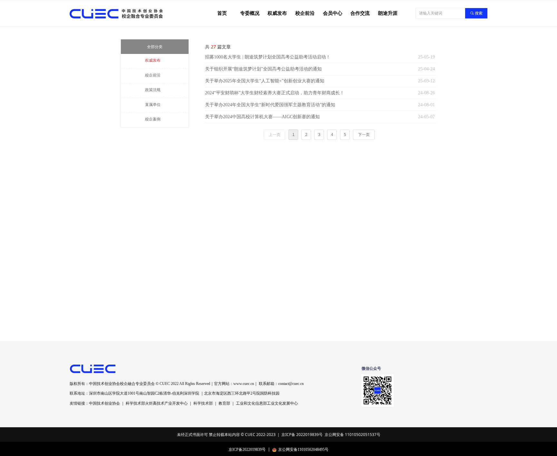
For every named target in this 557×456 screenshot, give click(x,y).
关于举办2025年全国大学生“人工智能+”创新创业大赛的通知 (264, 80)
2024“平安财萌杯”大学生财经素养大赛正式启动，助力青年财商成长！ (274, 92)
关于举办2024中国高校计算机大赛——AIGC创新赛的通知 (262, 116)
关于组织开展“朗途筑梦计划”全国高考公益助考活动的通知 (263, 69)
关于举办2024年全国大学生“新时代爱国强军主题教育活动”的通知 (270, 104)
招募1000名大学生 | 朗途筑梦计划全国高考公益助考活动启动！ (267, 57)
